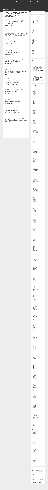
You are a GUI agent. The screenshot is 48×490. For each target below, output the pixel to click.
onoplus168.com (35, 230)
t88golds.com (34, 317)
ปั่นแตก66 (34, 376)
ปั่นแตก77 (34, 377)
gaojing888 (34, 168)
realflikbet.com (34, 268)
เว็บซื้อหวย (34, 416)
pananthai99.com (35, 232)
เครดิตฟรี (34, 412)
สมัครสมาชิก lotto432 (35, 387)
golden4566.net (34, 173)
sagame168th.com (35, 280)
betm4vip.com (34, 128)
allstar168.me (34, 113)
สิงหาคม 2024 (34, 453)
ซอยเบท (33, 364)
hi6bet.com (34, 178)
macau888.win (34, 210)
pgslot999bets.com (35, 247)
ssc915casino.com (35, 309)
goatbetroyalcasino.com (35, 169)
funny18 (33, 162)
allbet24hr (34, 111)
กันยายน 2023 (34, 463)
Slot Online (34, 298)
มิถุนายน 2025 (34, 444)
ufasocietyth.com (35, 337)
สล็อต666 (34, 393)
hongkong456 (34, 179)
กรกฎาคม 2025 (34, 443)
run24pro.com (34, 276)
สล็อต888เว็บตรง (34, 396)
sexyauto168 (34, 288)
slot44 (32, 38)
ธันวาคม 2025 (34, 438)
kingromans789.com (35, 190)
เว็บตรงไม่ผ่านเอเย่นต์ (35, 417)
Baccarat (34, 122)
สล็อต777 (34, 394)
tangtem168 (34, 318)
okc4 (33, 229)
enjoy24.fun (34, 148)
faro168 (42, 470)
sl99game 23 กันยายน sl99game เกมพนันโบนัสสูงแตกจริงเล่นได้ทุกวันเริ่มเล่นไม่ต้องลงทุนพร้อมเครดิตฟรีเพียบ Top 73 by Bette (16, 14)
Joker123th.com (34, 187)
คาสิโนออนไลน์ (34, 363)
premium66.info (34, 255)
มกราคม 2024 (34, 459)
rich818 (33, 270)
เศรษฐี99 (34, 422)
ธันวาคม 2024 (34, 449)
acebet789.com (34, 108)
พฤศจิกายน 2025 (34, 439)
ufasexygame (34, 335)
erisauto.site (34, 149)
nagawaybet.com (35, 222)
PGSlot (33, 474)
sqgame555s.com (35, 306)
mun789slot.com (35, 221)
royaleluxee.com (34, 275)
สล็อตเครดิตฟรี (34, 403)
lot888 (33, 202)
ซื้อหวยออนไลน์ (34, 366)
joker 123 (33, 34)
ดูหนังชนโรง (33, 29)
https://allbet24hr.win (34, 49)
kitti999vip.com (34, 192)
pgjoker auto (34, 239)
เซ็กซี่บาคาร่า (34, 413)
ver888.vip (34, 344)
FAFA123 (34, 153)
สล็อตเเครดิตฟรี (34, 406)
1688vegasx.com (35, 94)
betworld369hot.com (35, 131)
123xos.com (34, 92)
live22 (33, 197)
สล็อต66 (33, 32)
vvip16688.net (34, 349)
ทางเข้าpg (33, 478)
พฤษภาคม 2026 (34, 434)
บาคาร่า (35, 478)
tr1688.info (34, 324)
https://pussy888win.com (35, 21)
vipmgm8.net (34, 345)
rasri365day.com (35, 266)
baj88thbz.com (34, 123)
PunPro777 (34, 259)
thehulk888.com (34, 320)
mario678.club (34, 211)
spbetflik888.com (35, 304)
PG (39, 472)
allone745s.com (34, 112)
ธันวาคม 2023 (34, 460)
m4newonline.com (35, 206)
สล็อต (33, 479)
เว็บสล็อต (38, 482)
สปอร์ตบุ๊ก (34, 386)
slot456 (33, 31)
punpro (33, 256)
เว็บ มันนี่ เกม (34, 414)
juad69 (33, 188)
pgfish (33, 236)
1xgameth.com (34, 99)
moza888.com (34, 220)
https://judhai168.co (34, 39)
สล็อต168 (41, 479)
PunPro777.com (34, 260)
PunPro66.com (34, 258)
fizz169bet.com (34, 157)
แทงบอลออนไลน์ (34, 424)
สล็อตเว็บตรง (34, 404)
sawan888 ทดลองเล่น (35, 281)
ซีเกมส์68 (34, 365)
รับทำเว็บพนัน (34, 384)
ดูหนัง (33, 367)
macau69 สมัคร (34, 209)
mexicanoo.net (34, 216)
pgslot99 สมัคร (36, 474)
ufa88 (33, 326)
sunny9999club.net (35, 315)
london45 (34, 200)
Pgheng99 (34, 238)
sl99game (20, 34)
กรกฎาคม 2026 (34, 432)
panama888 (34, 231)
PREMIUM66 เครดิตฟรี (40, 474)
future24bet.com (34, 163)
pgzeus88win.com (35, 250)
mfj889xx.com (34, 218)
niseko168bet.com (35, 226)
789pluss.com (34, 100)
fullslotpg (34, 160)
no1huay (34, 227)
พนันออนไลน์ (34, 378)
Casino (33, 143)
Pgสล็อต (33, 251)
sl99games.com (34, 296)
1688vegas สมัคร (39, 470)
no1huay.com (34, 228)
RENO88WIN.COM (35, 269)
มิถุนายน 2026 (34, 433)
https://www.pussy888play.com (35, 20)
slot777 (33, 52)
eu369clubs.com (35, 151)
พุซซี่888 (41, 478)
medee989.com (34, 212)
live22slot (34, 198)
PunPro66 (34, 257)
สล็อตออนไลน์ (38, 481)
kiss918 (33, 191)
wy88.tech (34, 356)
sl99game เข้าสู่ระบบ (16, 118)
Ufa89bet (34, 327)
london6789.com (35, 201)
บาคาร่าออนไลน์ (34, 374)
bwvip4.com (34, 139)
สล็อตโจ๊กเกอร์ (34, 408)
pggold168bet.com (35, 237)
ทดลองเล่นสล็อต (34, 369)
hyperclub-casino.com (35, 181)
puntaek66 (34, 261)
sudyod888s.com (35, 314)
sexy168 (34, 287)
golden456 (34, 172)
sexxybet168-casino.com (36, 285)
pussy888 (33, 43)
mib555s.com (34, 219)
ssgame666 (34, 310)
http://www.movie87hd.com (35, 19)
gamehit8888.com (35, 167)
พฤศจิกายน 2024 (34, 450)
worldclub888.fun (35, 354)
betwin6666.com (35, 130)
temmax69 (34, 319)
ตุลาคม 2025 (34, 440)
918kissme (37, 470)
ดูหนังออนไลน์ (34, 368)
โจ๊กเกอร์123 (34, 425)
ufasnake (34, 336)
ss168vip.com (34, 308)
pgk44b (33, 241)
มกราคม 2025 (34, 448)
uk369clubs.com (35, 339)
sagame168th (34, 279)
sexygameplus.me (35, 290)
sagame (33, 277)
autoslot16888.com (35, 118)
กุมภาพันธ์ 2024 (34, 458)
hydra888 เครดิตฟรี (35, 180)
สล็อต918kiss (34, 397)
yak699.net (34, 359)
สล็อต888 (33, 41)
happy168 (35, 471)
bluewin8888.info (35, 133)
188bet (32, 470)
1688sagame (34, 93)
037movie (34, 91)
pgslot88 (33, 53)
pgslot (32, 24)
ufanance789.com (35, 334)
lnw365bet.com (34, 199)
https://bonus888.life (34, 40)
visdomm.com (34, 347)
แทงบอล (33, 423)
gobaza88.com (34, 171)
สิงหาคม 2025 (34, 442)
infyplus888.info (34, 182)
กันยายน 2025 (34, 441)
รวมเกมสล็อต (34, 383)
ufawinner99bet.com (35, 338)
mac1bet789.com (35, 207)
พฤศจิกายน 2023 (34, 461)
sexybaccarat (33, 22)
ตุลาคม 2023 (34, 462)
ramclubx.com (34, 265)
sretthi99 (34, 307)
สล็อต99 (33, 42)
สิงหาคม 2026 (34, 431)
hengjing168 (34, 177)
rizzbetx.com (34, 271)
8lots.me (34, 101)
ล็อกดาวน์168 (34, 385)
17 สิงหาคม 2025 (8, 16)
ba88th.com (34, 120)
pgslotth (33, 249)
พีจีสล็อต (33, 379)
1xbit (33, 98)
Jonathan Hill (12, 16)
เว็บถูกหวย (34, 418)
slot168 (33, 30)
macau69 (34, 208)
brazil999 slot (34, 138)
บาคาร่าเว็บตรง (34, 375)
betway (32, 54)
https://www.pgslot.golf (34, 23)
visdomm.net (34, 348)
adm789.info (34, 109)
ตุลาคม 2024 (34, 451)
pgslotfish (34, 248)
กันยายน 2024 (34, 452)
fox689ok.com (34, 158)
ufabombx (34, 329)
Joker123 (40, 471)
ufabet (33, 328)
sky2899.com (34, 295)
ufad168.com (34, 330)
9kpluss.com (34, 104)
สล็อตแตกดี (34, 407)
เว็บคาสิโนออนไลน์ (35, 415)
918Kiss (33, 102)
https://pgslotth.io (34, 50)
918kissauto (34, 103)
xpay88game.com (35, 358)
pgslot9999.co (34, 246)
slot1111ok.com (34, 299)
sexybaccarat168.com (35, 289)
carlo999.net (34, 142)
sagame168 (34, 278)
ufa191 (33, 325)
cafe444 (33, 141)
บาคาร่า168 (33, 44)
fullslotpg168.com (35, 161)
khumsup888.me (35, 189)
